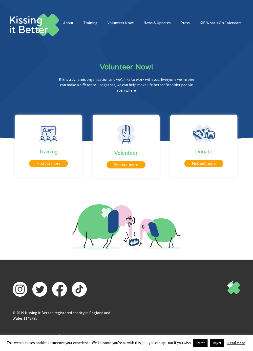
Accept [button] (200, 343)
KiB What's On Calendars (220, 22)
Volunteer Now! (120, 22)
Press (185, 22)
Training (90, 22)
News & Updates (157, 22)
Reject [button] (217, 343)
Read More (236, 342)
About (68, 22)
